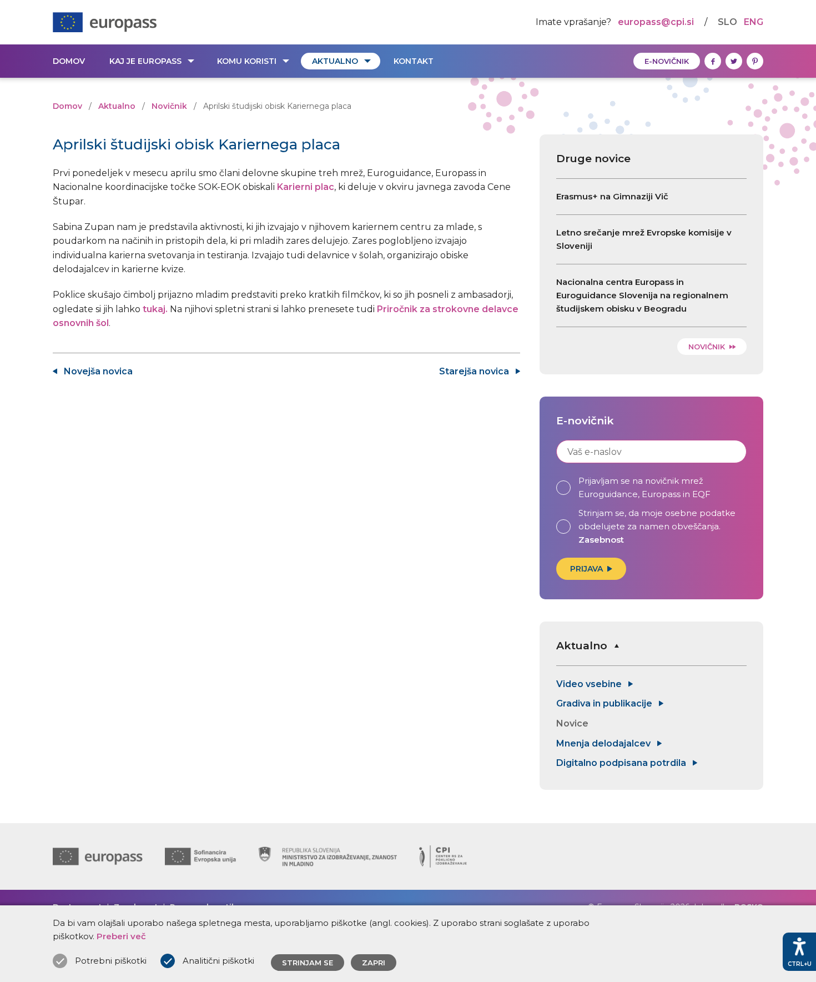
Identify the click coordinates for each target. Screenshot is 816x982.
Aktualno (335, 61)
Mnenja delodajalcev (604, 743)
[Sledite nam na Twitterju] (734, 61)
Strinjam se (307, 962)
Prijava (586, 569)
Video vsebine (590, 684)
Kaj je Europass (145, 61)
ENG (753, 22)
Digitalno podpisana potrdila (622, 763)
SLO (727, 22)
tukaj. (155, 309)
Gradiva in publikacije (605, 703)
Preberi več (121, 936)
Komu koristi (246, 61)
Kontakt (414, 61)
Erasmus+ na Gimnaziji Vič (612, 196)
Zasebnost (601, 539)
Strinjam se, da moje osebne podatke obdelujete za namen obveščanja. (657, 526)
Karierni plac (305, 187)
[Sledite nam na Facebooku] (712, 61)
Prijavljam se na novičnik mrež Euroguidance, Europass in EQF (644, 487)
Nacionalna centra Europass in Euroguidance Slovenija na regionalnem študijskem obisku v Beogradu (642, 295)
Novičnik (169, 106)
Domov (69, 61)
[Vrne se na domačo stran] (105, 22)
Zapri (373, 962)
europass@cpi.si (656, 22)
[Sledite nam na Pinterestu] (755, 61)
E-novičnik (666, 61)
